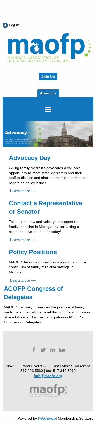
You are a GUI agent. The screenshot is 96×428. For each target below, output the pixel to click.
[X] (43, 349)
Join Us (48, 76)
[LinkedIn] (52, 349)
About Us (48, 93)
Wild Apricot (47, 418)
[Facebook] (33, 349)
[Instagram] (62, 349)
